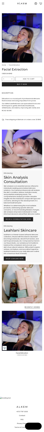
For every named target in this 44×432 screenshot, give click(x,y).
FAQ (22, 419)
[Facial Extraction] (22, 331)
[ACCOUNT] (35, 3)
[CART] (40, 3)
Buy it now (22, 84)
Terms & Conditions (22, 427)
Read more (7, 110)
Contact (22, 416)
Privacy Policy (22, 423)
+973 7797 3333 (22, 412)
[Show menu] (3, 3)
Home (4, 65)
